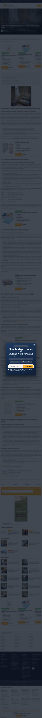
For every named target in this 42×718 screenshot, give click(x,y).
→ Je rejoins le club (28, 366)
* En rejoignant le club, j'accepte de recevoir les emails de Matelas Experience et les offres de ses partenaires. (21, 370)
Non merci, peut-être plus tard (21, 372)
